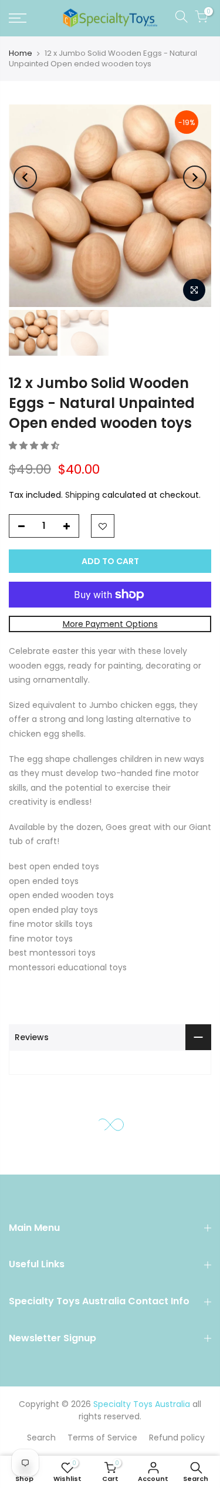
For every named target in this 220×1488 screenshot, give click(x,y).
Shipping (82, 495)
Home (20, 53)
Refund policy (177, 1437)
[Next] (195, 177)
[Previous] (25, 177)
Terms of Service (102, 1437)
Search (41, 1437)
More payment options (110, 624)
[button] (35, 445)
